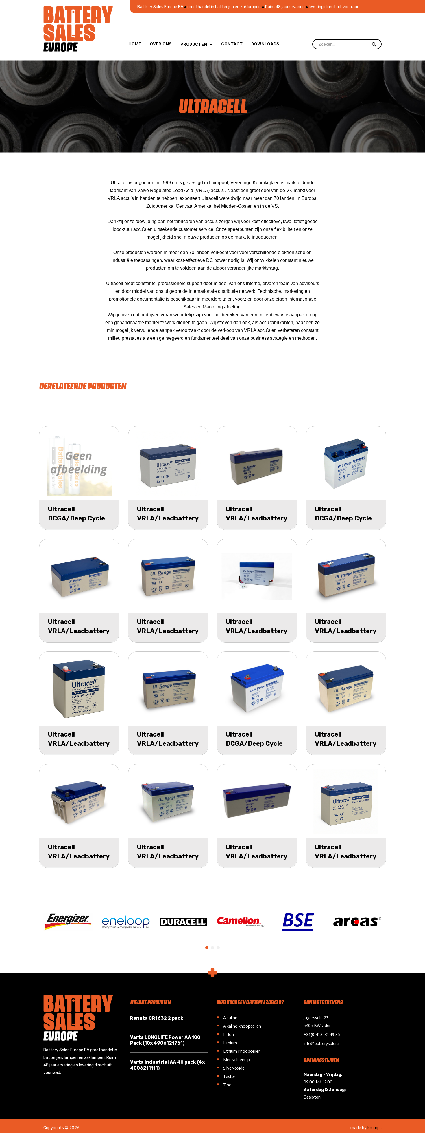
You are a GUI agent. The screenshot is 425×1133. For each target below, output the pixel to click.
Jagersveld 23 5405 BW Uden (318, 1021)
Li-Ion (225, 1034)
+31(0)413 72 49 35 (322, 1034)
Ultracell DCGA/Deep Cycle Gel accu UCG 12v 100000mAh (254, 748)
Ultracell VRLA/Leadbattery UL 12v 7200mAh (167, 518)
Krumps (374, 1128)
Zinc (224, 1084)
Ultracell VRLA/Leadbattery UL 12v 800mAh (256, 631)
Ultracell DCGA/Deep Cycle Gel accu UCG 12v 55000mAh (76, 523)
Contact (232, 44)
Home (134, 44)
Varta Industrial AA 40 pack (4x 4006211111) (167, 1065)
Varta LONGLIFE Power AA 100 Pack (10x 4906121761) (165, 1040)
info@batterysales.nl (322, 1043)
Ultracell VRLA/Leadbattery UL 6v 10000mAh (167, 743)
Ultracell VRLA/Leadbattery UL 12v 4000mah (78, 743)
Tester (226, 1076)
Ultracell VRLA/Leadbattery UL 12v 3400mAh (78, 631)
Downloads (265, 44)
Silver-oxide (231, 1067)
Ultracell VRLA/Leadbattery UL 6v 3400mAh (256, 518)
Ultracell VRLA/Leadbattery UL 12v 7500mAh (345, 856)
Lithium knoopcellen (239, 1051)
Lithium (227, 1042)
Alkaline (227, 1017)
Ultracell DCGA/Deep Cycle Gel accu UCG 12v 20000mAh (343, 523)
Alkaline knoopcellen (239, 1025)
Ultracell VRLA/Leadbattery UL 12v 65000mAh (78, 856)
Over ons (161, 44)
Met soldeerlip (233, 1059)
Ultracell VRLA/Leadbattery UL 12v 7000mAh (345, 743)
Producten (196, 44)
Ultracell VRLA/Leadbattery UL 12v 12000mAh (167, 856)
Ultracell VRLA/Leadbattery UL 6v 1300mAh (345, 631)
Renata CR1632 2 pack (156, 1018)
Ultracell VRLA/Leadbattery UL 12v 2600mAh (256, 856)
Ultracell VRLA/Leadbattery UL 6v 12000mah (167, 631)
